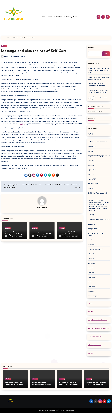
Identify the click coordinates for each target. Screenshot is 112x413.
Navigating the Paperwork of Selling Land (98, 98)
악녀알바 (91, 215)
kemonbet (91, 263)
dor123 (90, 151)
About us (51, 17)
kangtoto (91, 174)
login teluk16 (92, 170)
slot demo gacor (93, 296)
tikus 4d (91, 188)
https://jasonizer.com (95, 336)
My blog (4, 46)
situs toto (91, 254)
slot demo (91, 224)
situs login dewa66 (94, 345)
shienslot (91, 268)
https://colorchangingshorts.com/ (99, 156)
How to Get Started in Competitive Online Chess (97, 85)
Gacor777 (91, 200)
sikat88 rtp (91, 146)
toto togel (91, 244)
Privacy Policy (71, 17)
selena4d (91, 282)
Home (44, 17)
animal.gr (91, 165)
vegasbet (91, 258)
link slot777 (92, 179)
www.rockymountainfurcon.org (98, 328)
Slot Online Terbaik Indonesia (98, 142)
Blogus (61, 410)
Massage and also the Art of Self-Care (34, 51)
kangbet (91, 311)
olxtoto (90, 303)
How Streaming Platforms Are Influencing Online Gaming (98, 91)
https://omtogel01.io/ (95, 249)
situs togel (91, 272)
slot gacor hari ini (94, 229)
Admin (8, 56)
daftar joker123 (93, 184)
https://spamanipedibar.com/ (97, 320)
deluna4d (91, 160)
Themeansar (70, 410)
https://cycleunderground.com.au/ (100, 219)
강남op (22, 124)
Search (91, 48)
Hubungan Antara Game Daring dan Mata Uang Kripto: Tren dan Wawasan (14, 234)
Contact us (60, 17)
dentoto (91, 291)
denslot (90, 240)
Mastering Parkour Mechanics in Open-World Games (41, 234)
